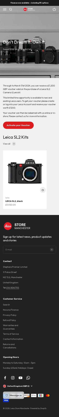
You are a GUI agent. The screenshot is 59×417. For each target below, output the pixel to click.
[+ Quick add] (43, 190)
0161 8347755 (12, 287)
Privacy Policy (9, 315)
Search (6, 304)
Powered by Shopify (38, 408)
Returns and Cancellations (9, 346)
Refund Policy (9, 320)
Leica (7, 198)
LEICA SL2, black (14, 201)
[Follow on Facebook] (5, 378)
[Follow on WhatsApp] (28, 378)
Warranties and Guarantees (10, 327)
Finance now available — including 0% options (30, 3)
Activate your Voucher (18, 125)
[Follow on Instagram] (13, 378)
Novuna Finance (10, 309)
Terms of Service (11, 334)
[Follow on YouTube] (20, 378)
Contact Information (13, 339)
